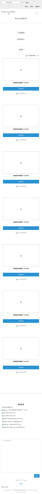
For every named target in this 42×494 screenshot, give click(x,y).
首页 (27, 2)
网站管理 (4, 487)
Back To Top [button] (21, 480)
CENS (24, 492)
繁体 (26, 6)
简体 (31, 6)
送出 (36, 476)
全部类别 (20, 39)
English (37, 6)
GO (22, 2)
